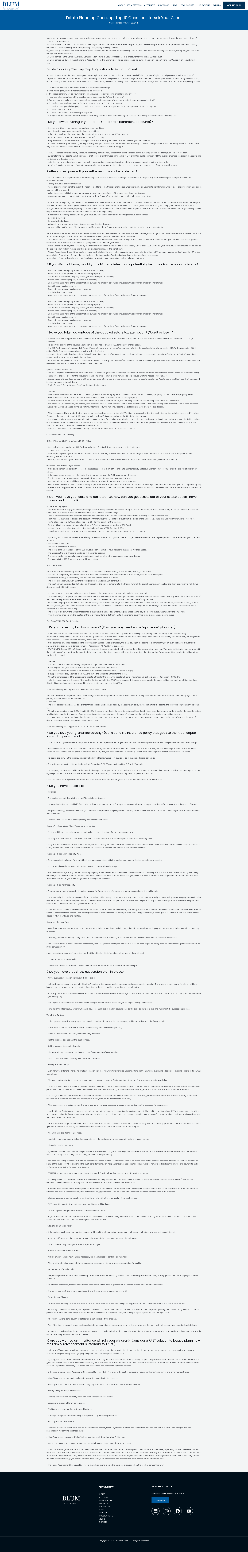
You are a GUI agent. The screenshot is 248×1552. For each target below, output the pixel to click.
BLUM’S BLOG (105, 1500)
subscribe (160, 1500)
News (174, 5)
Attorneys (149, 5)
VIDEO (102, 1519)
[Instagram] (167, 1511)
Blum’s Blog (163, 5)
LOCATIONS (104, 1506)
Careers (216, 5)
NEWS (101, 1509)
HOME (102, 1494)
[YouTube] (189, 1511)
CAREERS (103, 1512)
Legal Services (134, 5)
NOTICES (103, 1522)
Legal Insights (187, 5)
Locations (204, 5)
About (121, 5)
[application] (195, 5)
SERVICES (103, 1503)
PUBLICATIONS (106, 1515)
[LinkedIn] (156, 1511)
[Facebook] (178, 1511)
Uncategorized (115, 22)
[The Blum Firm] (11, 5)
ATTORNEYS (104, 1497)
